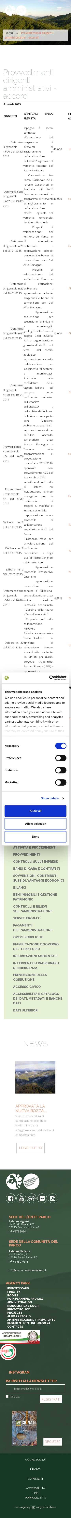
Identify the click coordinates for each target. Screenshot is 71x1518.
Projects (14, 1312)
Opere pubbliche (28, 937)
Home (9, 32)
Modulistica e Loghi (23, 1305)
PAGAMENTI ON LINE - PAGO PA (28, 1323)
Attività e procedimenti (35, 847)
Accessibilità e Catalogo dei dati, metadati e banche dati (37, 998)
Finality (13, 1291)
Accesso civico (27, 987)
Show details (50, 798)
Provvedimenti (26, 854)
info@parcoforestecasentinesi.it (27, 1270)
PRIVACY (15, 1396)
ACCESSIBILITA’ (35, 1488)
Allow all (35, 811)
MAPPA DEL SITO (35, 1497)
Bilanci (19, 887)
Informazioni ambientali (35, 956)
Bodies (12, 1295)
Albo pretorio (19, 1316)
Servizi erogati (27, 918)
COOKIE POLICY (35, 1459)
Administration (19, 1302)
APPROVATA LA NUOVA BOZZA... (30, 1108)
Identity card (18, 1288)
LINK (35, 1492)
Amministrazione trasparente (31, 1319)
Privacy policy (18, 1309)
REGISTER (53, 1442)
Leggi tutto (30, 1148)
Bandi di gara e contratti (36, 869)
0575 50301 (20, 1231)
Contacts (15, 1326)
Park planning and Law (25, 1298)
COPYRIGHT (35, 1478)
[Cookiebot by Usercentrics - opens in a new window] (50, 677)
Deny (35, 836)
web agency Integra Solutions (35, 1507)
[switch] (60, 758)
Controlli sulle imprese (35, 861)
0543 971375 (20, 1261)
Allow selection (35, 823)
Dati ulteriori (25, 1010)
